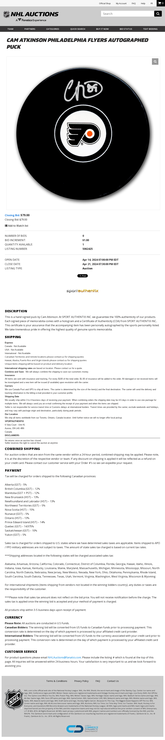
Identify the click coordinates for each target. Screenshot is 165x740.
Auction (87, 268)
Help (143, 3)
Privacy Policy (81, 680)
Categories (52, 28)
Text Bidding (150, 28)
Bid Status (126, 28)
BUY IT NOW (102, 28)
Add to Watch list (17, 225)
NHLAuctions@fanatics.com (64, 657)
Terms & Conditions (56, 680)
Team (10, 28)
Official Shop (105, 3)
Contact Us (113, 680)
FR (152, 3)
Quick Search (77, 28)
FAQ (134, 3)
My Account (121, 3)
